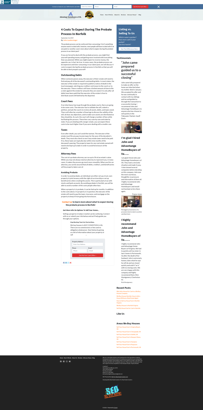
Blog (140, 14)
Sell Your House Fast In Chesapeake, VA (129, 332)
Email (90, 248)
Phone (74, 248)
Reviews (123, 14)
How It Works (109, 14)
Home (102, 14)
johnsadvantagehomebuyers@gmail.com (113, 374)
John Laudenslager (70, 40)
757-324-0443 (109, 372)
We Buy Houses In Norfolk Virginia (127, 305)
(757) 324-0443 (103, 205)
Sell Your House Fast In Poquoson (127, 344)
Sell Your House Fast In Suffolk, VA (127, 334)
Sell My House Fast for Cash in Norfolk (128, 308)
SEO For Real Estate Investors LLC (119, 376)
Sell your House (131, 14)
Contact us (67, 202)
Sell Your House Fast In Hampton (127, 342)
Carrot (115, 407)
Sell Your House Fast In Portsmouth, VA (129, 347)
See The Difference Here (129, 49)
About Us (117, 14)
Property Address (78, 241)
